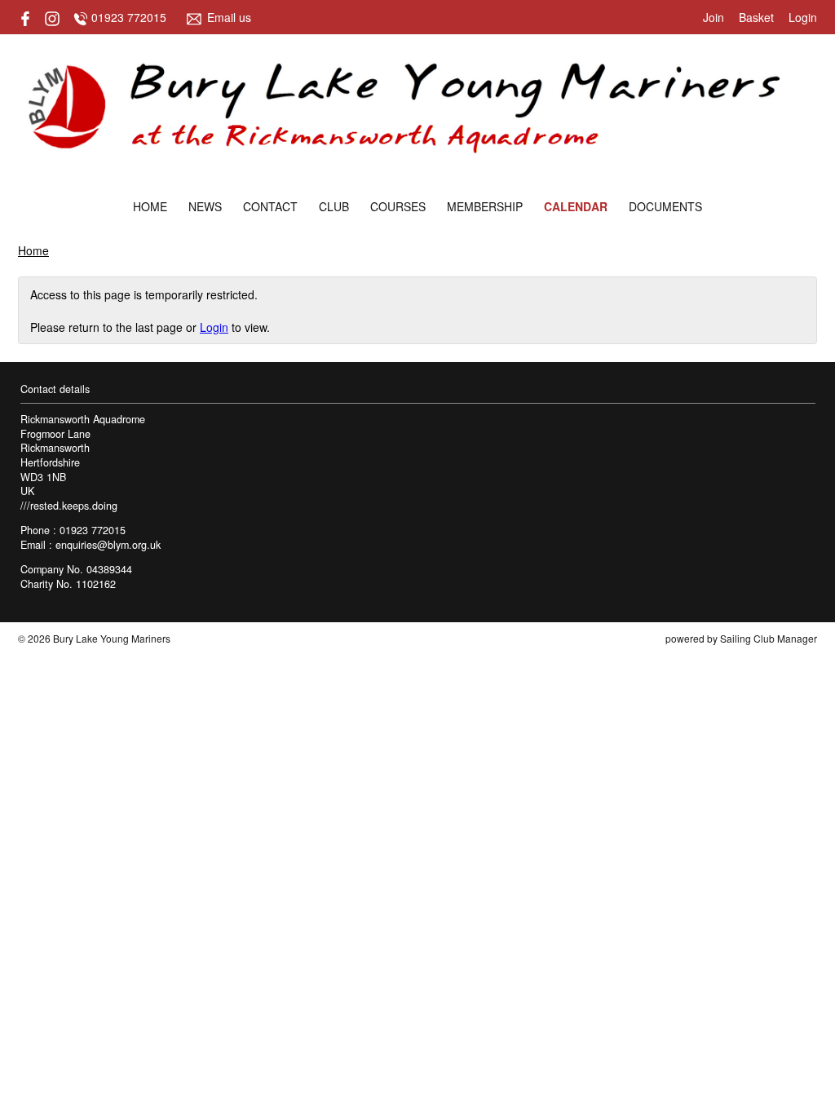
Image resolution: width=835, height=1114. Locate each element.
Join (713, 17)
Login (803, 17)
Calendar (575, 206)
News (205, 206)
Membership (485, 206)
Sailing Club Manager (768, 638)
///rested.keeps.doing (68, 505)
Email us (229, 17)
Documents (665, 206)
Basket (756, 17)
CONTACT (270, 206)
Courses (398, 206)
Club (334, 206)
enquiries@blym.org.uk (108, 544)
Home (150, 206)
